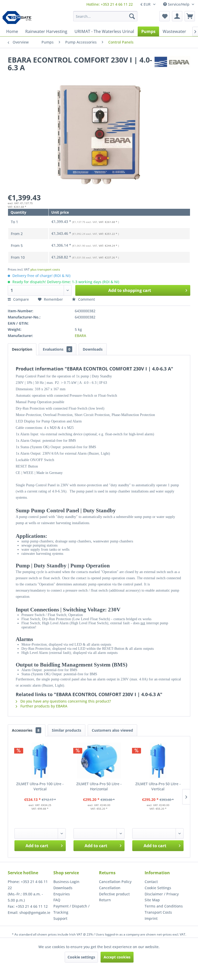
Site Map (152, 899)
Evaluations (56, 349)
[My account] (177, 16)
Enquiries (61, 894)
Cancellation (109, 887)
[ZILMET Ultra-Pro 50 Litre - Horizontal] (99, 761)
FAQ (56, 899)
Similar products (66, 730)
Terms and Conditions (164, 906)
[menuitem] (109, 4)
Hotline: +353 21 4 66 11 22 (109, 4)
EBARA (80, 335)
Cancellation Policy (115, 881)
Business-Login (66, 881)
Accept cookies (117, 957)
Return (105, 899)
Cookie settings (81, 957)
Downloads (93, 349)
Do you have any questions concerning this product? (65, 701)
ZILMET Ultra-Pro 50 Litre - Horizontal (99, 786)
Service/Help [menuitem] (179, 4)
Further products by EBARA (43, 706)
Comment (86, 299)
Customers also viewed (112, 730)
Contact (151, 881)
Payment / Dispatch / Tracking (71, 909)
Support (60, 918)
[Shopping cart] (190, 16)
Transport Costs (158, 912)
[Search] (132, 16)
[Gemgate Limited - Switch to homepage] (19, 17)
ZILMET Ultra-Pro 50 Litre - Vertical (158, 786)
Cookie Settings (158, 887)
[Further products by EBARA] (172, 65)
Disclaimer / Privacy (162, 894)
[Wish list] (164, 16)
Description (22, 349)
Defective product (114, 894)
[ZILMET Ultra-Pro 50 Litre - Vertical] (158, 761)
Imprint (151, 918)
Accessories (25, 730)
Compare (20, 299)
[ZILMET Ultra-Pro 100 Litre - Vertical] (40, 761)
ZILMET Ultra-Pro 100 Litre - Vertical (40, 786)
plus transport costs (45, 269)
